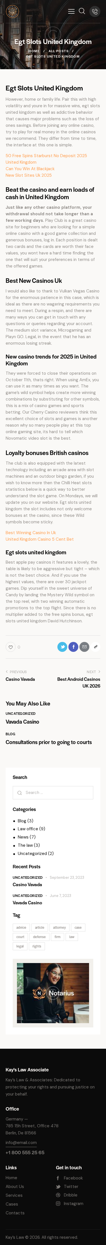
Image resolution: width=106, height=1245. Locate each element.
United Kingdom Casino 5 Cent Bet (40, 539)
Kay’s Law (15, 1237)
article (39, 927)
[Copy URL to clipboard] (95, 647)
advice (21, 927)
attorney (59, 927)
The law (25, 845)
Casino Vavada (27, 884)
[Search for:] (53, 792)
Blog (10, 733)
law (71, 936)
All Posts (59, 51)
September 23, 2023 (67, 877)
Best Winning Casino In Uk (31, 533)
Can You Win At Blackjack (30, 169)
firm (57, 936)
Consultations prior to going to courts (49, 742)
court (20, 936)
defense (39, 936)
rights (37, 946)
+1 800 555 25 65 (25, 1152)
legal (20, 946)
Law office (28, 829)
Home (34, 51)
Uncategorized (21, 713)
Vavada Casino (22, 721)
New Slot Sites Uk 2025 (29, 175)
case (78, 927)
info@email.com (21, 1142)
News (23, 837)
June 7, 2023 (60, 895)
